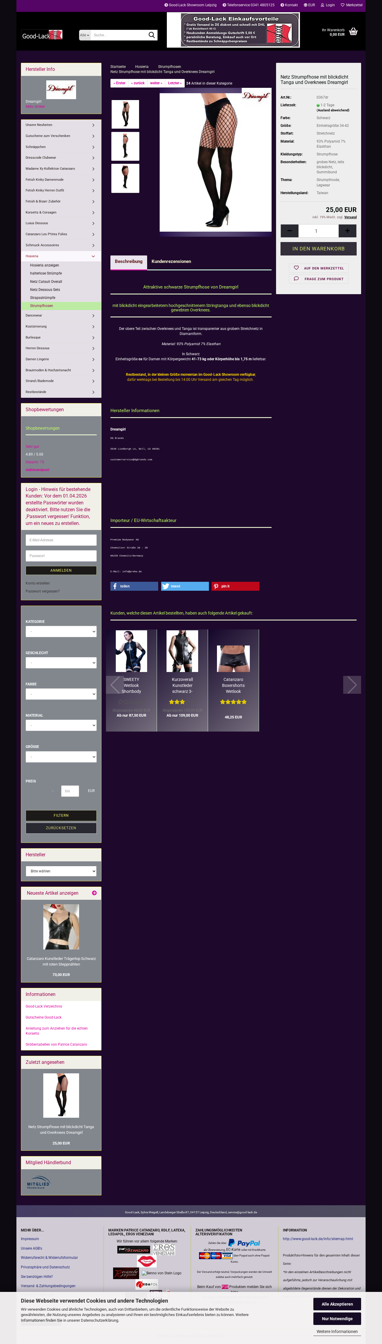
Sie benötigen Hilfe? (37, 1277)
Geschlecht (37, 653)
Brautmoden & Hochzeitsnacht (48, 370)
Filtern (61, 815)
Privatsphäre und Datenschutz (45, 1267)
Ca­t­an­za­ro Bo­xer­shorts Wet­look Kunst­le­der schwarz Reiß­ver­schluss (233, 685)
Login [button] (329, 5)
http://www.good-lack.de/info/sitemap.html (318, 1239)
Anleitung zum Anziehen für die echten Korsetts (57, 1031)
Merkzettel (353, 5)
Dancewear (34, 315)
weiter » (156, 83)
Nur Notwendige (337, 1318)
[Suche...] (152, 35)
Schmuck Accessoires (42, 245)
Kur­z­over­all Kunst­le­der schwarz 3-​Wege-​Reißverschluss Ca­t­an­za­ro (182, 685)
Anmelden (61, 570)
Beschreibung (129, 261)
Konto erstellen (38, 583)
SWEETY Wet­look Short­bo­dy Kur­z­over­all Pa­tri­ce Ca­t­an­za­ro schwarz (131, 685)
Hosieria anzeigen (44, 265)
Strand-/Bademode (40, 381)
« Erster (119, 83)
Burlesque (33, 337)
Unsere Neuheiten (39, 125)
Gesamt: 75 (35, 462)
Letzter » (175, 83)
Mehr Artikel (35, 107)
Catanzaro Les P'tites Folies (46, 234)
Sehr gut (32, 447)
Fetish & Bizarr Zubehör (43, 201)
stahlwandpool (37, 470)
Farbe (31, 684)
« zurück (137, 83)
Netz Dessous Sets (45, 290)
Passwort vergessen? (43, 591)
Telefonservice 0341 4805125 (250, 5)
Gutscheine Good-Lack (43, 1017)
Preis (31, 781)
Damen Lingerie (37, 359)
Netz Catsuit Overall (46, 282)
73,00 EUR (61, 974)
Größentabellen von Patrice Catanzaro (56, 1044)
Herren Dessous (38, 348)
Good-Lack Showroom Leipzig (192, 5)
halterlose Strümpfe (46, 273)
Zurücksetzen (61, 828)
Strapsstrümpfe (42, 298)
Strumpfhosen (41, 306)
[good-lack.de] (45, 34)
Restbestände (36, 392)
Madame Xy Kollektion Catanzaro (50, 169)
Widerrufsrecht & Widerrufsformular (49, 1258)
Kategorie (35, 622)
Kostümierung (36, 326)
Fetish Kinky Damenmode (45, 180)
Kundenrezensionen (171, 261)
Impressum (30, 1239)
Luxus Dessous (37, 223)
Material (34, 715)
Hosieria (32, 256)
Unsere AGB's (31, 1248)
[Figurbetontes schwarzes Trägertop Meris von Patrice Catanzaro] (61, 926)
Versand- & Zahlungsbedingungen (48, 1286)
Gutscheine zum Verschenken (48, 136)
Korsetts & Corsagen (41, 212)
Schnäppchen (36, 147)
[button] (309, 6)
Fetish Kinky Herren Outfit (45, 190)
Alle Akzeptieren (337, 1304)
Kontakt (291, 5)
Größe (32, 747)
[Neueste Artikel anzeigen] (94, 893)
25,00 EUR (61, 1143)
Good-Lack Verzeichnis (44, 1006)
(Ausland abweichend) (333, 110)
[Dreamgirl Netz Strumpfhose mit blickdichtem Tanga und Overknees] (216, 162)
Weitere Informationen (337, 1331)
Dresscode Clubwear (41, 158)
